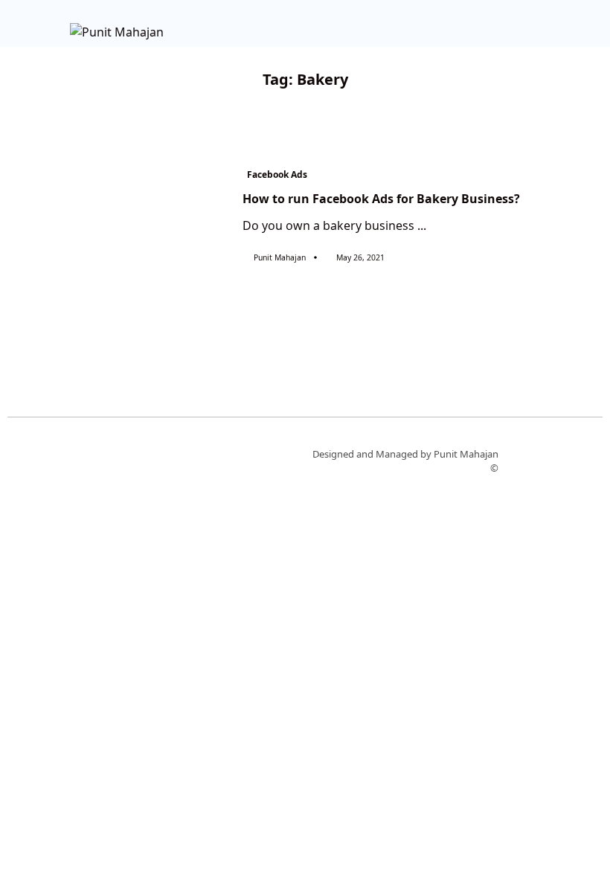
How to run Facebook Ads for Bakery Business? (381, 198)
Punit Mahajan (280, 257)
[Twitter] (135, 459)
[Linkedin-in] (179, 459)
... (421, 225)
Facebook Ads (277, 174)
